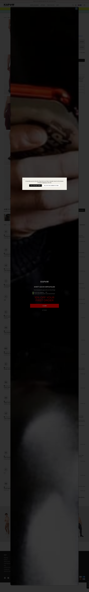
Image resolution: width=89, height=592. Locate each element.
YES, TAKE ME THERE (35, 185)
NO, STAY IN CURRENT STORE (51, 185)
